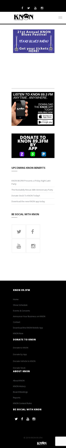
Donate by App (20, 354)
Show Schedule (20, 305)
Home (16, 299)
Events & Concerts (21, 310)
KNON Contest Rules (22, 403)
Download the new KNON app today (28, 201)
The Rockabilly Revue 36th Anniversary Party (32, 189)
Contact (16, 322)
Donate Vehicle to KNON (24, 361)
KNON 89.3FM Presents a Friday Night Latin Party (31, 182)
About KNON (19, 380)
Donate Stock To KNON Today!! (26, 195)
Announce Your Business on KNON (29, 316)
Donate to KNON (20, 347)
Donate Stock (19, 367)
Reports (16, 397)
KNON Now (18, 333)
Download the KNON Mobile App (28, 327)
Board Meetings (20, 392)
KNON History (19, 386)
